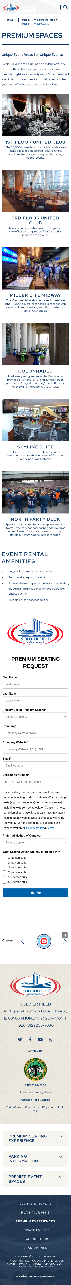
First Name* (10, 677)
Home (10, 20)
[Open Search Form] (65, 7)
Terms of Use (27, 1266)
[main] (35, 469)
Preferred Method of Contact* (22, 835)
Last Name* (10, 693)
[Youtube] (40, 1040)
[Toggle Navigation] (55, 7)
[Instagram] (51, 1040)
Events (36, 1230)
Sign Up (35, 892)
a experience (35, 1276)
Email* (7, 758)
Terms (50, 828)
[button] (22, 941)
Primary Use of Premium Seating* (24, 709)
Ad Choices (53, 1263)
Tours (35, 1239)
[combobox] (34, 717)
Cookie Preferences (48, 1260)
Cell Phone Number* (16, 774)
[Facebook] (30, 1040)
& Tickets (35, 1204)
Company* (9, 726)
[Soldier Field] (11, 7)
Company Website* (15, 742)
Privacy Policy (35, 828)
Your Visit (35, 1212)
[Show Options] (65, 717)
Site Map (47, 1266)
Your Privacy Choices (24, 1263)
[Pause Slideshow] (65, 935)
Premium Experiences (40, 20)
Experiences (35, 1221)
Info (36, 1248)
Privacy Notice (18, 1260)
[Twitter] (20, 1040)
